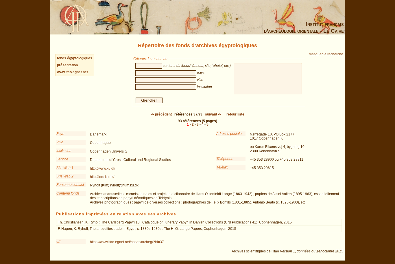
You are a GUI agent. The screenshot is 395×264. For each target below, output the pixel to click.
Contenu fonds (68, 193)
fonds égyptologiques (74, 58)
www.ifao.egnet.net (72, 72)
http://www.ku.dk (102, 168)
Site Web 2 (64, 176)
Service (62, 159)
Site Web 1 (64, 168)
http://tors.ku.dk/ (102, 177)
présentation (67, 65)
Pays (60, 134)
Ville (59, 142)
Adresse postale (229, 134)
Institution (63, 151)
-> (213, 114)
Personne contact (70, 185)
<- (161, 114)
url (58, 241)
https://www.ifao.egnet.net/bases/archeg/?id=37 (127, 242)
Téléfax (222, 167)
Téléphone (224, 159)
